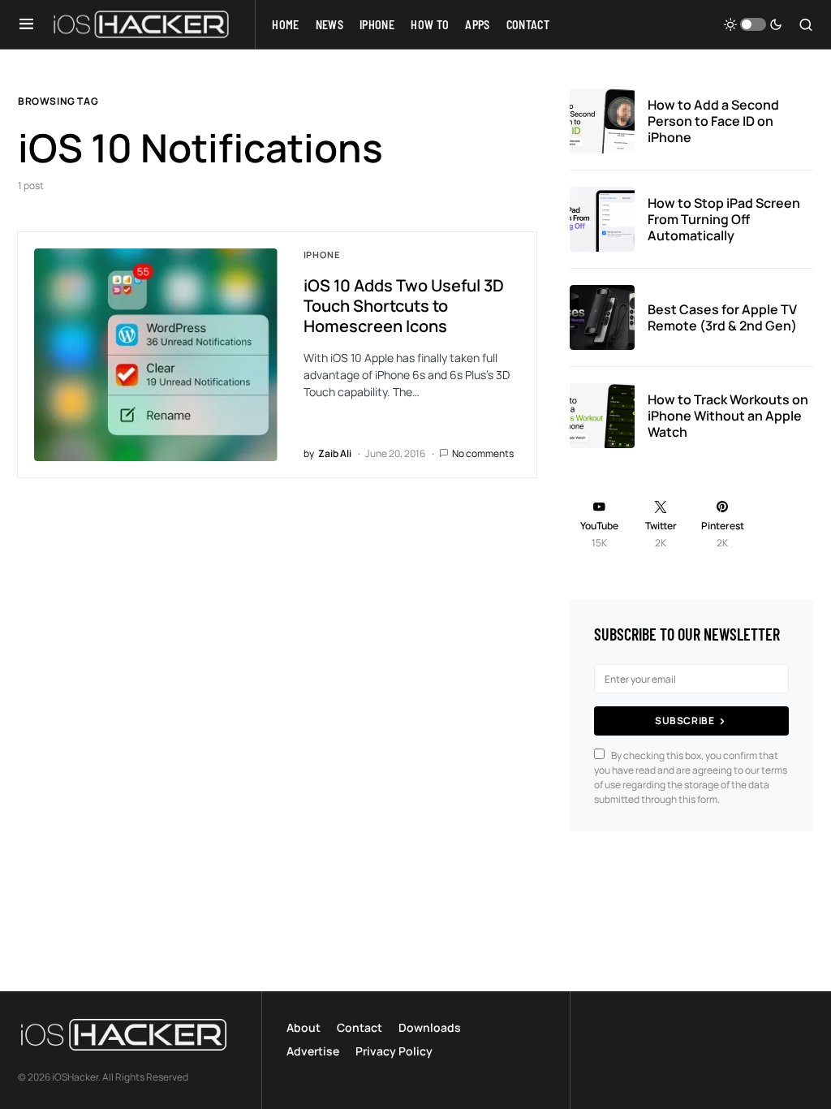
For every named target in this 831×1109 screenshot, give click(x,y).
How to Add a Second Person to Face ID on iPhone (713, 121)
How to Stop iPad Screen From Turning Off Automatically (724, 219)
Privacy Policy (394, 1051)
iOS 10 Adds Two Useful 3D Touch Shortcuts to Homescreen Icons (404, 305)
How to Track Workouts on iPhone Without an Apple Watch (728, 416)
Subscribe (684, 720)
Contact (359, 1027)
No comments (483, 453)
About (303, 1027)
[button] (26, 24)
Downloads (429, 1027)
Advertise (312, 1051)
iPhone (322, 254)
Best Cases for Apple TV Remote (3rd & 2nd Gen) (722, 317)
